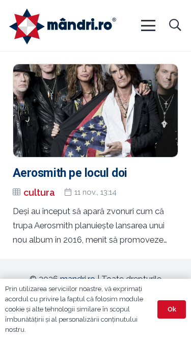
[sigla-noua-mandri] (63, 26)
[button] (147, 25)
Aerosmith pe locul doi (70, 173)
